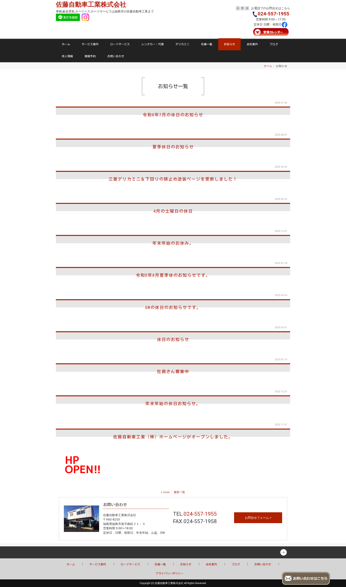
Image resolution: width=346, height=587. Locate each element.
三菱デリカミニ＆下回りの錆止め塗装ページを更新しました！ (173, 179)
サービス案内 (90, 44)
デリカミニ (182, 44)
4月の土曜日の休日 (173, 211)
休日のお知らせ (173, 339)
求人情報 (67, 56)
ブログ (274, 44)
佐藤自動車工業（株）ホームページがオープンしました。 (173, 437)
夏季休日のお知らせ (173, 147)
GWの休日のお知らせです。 (173, 307)
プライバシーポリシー (170, 573)
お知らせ (229, 44)
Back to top (173, 552)
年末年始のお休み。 (173, 243)
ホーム (66, 44)
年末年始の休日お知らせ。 (173, 404)
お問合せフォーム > (258, 518)
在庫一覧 (206, 44)
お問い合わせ (115, 56)
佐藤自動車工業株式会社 (91, 4)
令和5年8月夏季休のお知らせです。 (173, 275)
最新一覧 (179, 492)
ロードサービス (120, 44)
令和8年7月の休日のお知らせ (173, 115)
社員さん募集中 (173, 372)
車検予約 (90, 56)
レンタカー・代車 (152, 44)
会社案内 (252, 44)
